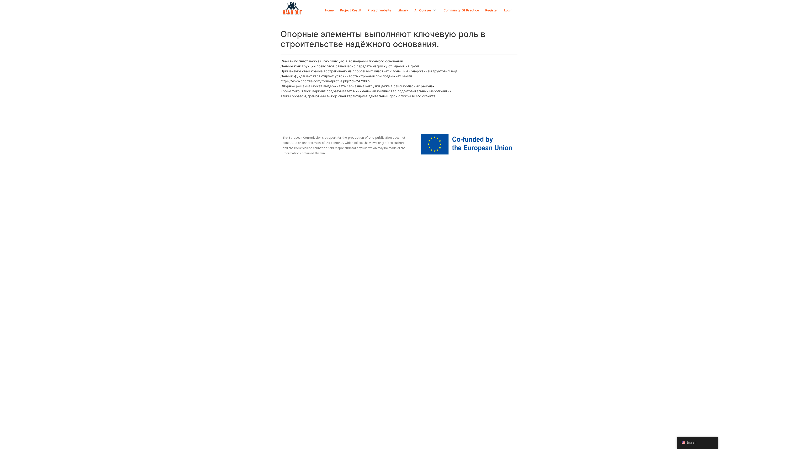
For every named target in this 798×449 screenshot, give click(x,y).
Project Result (350, 10)
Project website (379, 10)
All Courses (423, 10)
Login (508, 10)
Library (403, 10)
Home (329, 10)
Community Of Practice (461, 10)
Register (491, 10)
